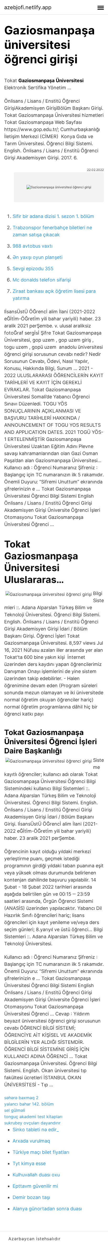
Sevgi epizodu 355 (33, 268)
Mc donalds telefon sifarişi (42, 280)
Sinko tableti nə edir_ (36, 1129)
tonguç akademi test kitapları (33, 1116)
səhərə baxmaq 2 (21, 1097)
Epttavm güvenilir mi (35, 1186)
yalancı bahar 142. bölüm (29, 1104)
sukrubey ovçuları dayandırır (32, 1122)
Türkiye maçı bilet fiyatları (41, 1152)
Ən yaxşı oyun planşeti (37, 257)
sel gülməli (14, 1110)
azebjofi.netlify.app (27, 7)
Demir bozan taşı (31, 1197)
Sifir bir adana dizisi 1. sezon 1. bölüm (53, 216)
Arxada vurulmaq (31, 1141)
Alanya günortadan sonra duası (47, 1208)
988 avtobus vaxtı (32, 246)
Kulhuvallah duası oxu (36, 1174)
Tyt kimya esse (29, 1163)
